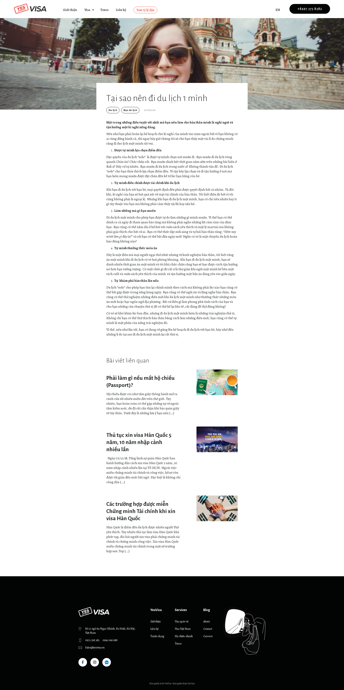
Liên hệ (121, 10)
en (278, 10)
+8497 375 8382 (309, 8)
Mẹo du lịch (130, 110)
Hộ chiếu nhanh (184, 636)
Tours (104, 10)
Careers (208, 636)
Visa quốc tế (181, 621)
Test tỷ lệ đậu (145, 10)
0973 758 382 (92, 640)
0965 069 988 (110, 640)
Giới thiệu (70, 10)
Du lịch (112, 110)
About (206, 621)
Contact (207, 629)
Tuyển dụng (157, 636)
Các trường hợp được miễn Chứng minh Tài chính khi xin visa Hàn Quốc (140, 511)
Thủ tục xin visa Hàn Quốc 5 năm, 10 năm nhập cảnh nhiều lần (138, 442)
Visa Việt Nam (183, 629)
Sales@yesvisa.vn (95, 647)
